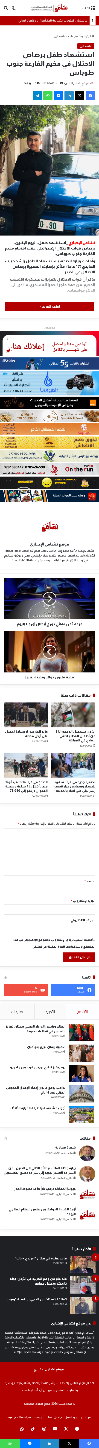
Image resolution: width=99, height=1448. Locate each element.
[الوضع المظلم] (14, 10)
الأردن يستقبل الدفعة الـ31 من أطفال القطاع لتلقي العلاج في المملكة (75, 736)
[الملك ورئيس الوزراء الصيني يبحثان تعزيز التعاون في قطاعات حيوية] (81, 1032)
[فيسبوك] (90, 95)
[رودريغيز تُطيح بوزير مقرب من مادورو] (81, 1073)
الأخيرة (50, 1012)
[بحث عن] (5, 10)
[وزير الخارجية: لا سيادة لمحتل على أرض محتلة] (26, 714)
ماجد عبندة (67, 1153)
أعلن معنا (39, 1417)
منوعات (73, 36)
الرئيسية (85, 36)
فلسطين (60, 36)
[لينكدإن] (69, 95)
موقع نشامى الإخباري (76, 83)
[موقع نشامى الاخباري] (49, 8)
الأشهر (82, 1012)
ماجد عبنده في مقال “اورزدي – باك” (41, 1258)
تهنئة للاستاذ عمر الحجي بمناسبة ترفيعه (36, 1299)
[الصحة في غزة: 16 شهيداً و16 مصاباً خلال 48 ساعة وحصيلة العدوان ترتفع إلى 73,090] (26, 765)
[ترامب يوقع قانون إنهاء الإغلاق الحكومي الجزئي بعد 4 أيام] (81, 1093)
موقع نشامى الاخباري (49, 1369)
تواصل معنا (55, 1417)
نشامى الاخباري (64, 1194)
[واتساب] (47, 95)
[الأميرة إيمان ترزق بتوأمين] (81, 1053)
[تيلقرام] (37, 95)
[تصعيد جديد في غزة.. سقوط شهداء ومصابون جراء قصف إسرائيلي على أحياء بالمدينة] (73, 765)
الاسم (89, 881)
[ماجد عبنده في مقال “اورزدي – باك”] (83, 1264)
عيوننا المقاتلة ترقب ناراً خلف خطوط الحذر (45, 1188)
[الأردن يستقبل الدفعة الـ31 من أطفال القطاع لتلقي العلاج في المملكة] (73, 714)
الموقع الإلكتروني (83, 920)
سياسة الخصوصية (19, 1417)
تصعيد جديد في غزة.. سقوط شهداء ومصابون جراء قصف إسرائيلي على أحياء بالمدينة (74, 786)
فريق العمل (72, 1417)
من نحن (86, 1417)
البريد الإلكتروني (82, 900)
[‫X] (79, 95)
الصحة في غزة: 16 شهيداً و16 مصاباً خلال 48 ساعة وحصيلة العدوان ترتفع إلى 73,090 (26, 786)
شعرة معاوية (65, 1147)
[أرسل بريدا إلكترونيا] (61, 83)
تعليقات (17, 1012)
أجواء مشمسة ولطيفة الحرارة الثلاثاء (37, 1108)
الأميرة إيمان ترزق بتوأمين (46, 1047)
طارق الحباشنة (65, 1177)
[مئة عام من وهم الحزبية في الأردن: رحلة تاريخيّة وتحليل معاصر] (83, 1285)
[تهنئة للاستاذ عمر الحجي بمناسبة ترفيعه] (83, 1305)
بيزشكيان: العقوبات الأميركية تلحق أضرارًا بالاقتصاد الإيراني (52, 20)
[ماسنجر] (58, 95)
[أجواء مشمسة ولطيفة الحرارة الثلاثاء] (81, 1114)
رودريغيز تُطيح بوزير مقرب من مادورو (37, 1067)
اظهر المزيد (50, 306)
